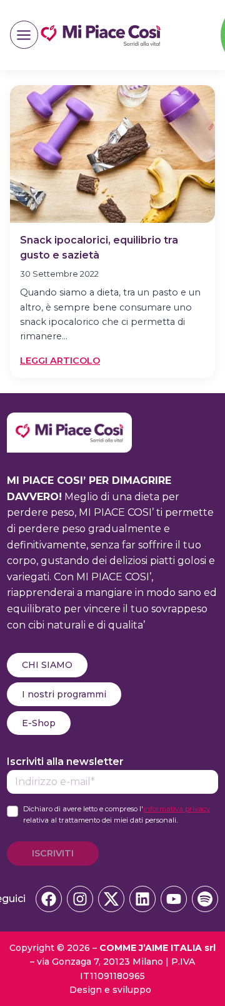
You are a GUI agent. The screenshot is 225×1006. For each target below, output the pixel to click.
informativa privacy (176, 808)
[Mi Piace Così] (69, 420)
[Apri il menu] (24, 35)
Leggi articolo (60, 361)
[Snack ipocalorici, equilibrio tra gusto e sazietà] (112, 154)
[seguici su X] (111, 899)
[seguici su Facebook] (49, 899)
